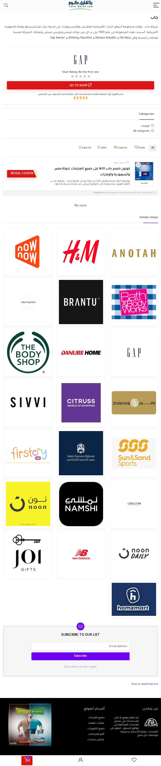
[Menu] (156, 5)
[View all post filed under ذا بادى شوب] (28, 352)
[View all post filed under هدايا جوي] (28, 554)
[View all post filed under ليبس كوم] (134, 503)
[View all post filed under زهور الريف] (134, 403)
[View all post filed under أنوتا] (134, 251)
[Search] (6, 5)
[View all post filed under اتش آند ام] (81, 251)
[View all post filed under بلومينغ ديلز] (28, 302)
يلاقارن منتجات (96, 739)
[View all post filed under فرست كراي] (28, 453)
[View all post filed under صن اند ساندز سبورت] (134, 453)
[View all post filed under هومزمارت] (134, 599)
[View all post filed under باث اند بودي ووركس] (134, 302)
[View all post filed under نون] (28, 503)
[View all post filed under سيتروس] (81, 403)
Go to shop (79, 85)
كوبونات (145, 126)
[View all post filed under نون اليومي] (134, 554)
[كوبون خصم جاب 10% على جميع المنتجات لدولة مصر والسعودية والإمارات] (144, 171)
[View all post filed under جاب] (134, 352)
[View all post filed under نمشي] (81, 503)
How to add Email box (145, 684)
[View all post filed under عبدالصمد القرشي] (81, 453)
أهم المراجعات (96, 734)
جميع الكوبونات (96, 728)
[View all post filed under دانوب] (81, 352)
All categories (141, 131)
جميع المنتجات (96, 717)
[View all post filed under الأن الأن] (28, 251)
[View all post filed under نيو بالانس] (81, 554)
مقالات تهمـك (96, 723)
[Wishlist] (134, 761)
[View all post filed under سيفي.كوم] (28, 403)
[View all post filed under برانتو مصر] (81, 302)
